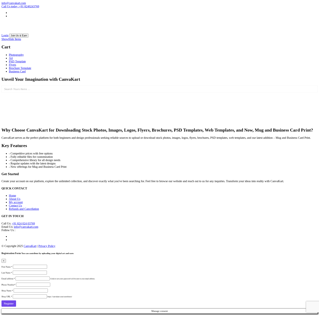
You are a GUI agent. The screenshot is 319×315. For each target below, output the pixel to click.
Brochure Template (20, 68)
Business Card (17, 71)
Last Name (6, 273)
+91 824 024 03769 (23, 223)
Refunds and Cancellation (24, 208)
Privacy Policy (46, 246)
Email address (8, 278)
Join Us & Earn (19, 35)
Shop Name (7, 291)
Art (11, 58)
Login (4, 35)
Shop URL (6, 296)
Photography (16, 54)
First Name (6, 267)
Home (12, 195)
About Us (14, 198)
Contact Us (15, 205)
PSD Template (17, 61)
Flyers (12, 64)
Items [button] (11, 39)
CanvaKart (30, 246)
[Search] (313, 89)
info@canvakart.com (26, 226)
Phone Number (8, 285)
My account (16, 202)
